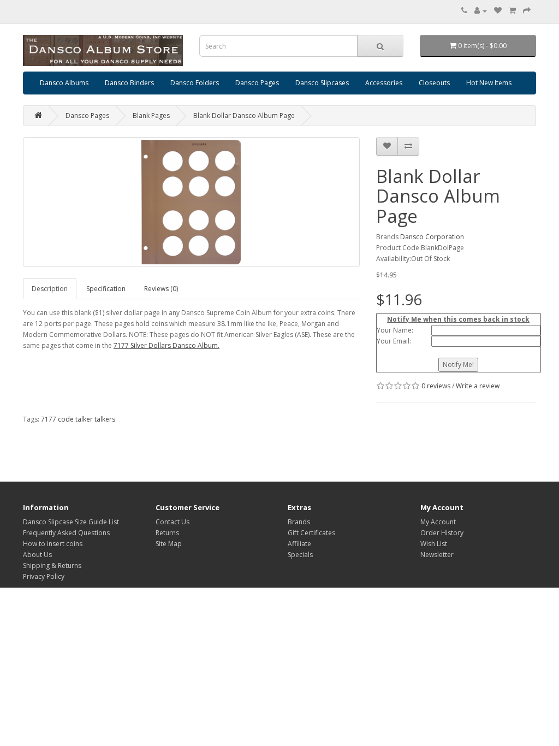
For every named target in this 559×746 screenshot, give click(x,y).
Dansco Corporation (432, 236)
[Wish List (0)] (498, 10)
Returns (167, 532)
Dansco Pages (257, 82)
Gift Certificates (311, 532)
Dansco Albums (64, 82)
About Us (37, 554)
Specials (300, 554)
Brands (299, 521)
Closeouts (434, 82)
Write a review (477, 385)
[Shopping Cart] (512, 10)
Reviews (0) (161, 288)
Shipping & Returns (52, 565)
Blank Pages (151, 115)
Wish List (433, 543)
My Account (438, 521)
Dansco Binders (129, 82)
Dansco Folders (194, 82)
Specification (106, 288)
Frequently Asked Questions (66, 532)
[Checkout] (527, 10)
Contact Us (172, 521)
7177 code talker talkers (78, 419)
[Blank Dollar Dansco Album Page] (191, 202)
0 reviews (435, 385)
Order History (441, 532)
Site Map (169, 543)
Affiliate (299, 543)
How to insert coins (52, 543)
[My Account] (480, 10)
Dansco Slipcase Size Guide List (71, 521)
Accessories (383, 82)
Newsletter (437, 554)
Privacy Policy (43, 576)
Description (50, 288)
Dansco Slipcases (322, 82)
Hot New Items (489, 82)
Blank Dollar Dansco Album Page (244, 115)
